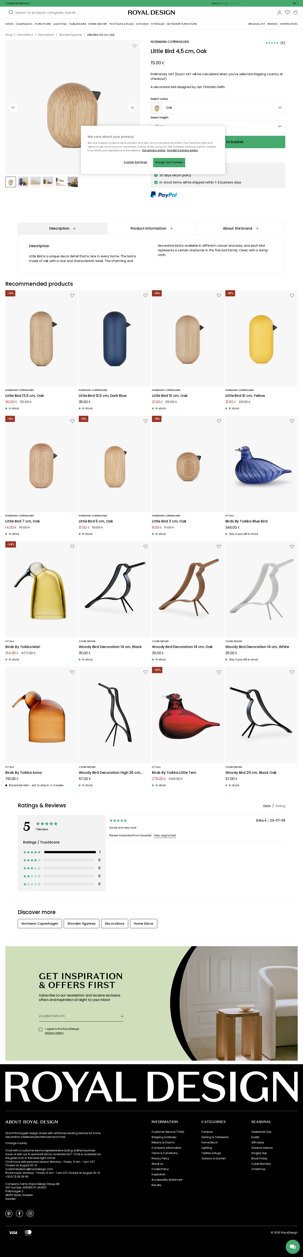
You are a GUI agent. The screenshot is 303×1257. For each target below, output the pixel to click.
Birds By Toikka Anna (23, 773)
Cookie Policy (160, 1169)
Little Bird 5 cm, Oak (96, 521)
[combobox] (295, 3)
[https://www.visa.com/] (13, 1232)
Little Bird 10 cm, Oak (169, 396)
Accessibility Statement (167, 1179)
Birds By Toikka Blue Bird (246, 521)
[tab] (62, 228)
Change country (16, 1143)
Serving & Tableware (214, 1137)
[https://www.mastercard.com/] (28, 1232)
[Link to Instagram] (30, 1213)
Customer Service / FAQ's (168, 1132)
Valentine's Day (261, 1132)
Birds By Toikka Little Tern (174, 773)
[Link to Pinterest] (8, 1213)
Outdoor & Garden (213, 1158)
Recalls (156, 1185)
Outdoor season (262, 1148)
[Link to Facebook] (19, 1213)
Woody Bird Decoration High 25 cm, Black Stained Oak (110, 773)
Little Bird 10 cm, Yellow (245, 396)
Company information (166, 1148)
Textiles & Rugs (211, 1153)
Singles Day (259, 1153)
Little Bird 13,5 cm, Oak (24, 396)
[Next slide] (132, 107)
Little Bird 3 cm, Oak (169, 521)
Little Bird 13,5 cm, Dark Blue (102, 396)
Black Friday (259, 1158)
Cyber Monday (261, 1163)
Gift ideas (257, 1142)
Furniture (207, 1132)
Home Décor (209, 1142)
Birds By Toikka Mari (22, 647)
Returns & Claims (163, 1142)
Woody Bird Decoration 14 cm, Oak (182, 647)
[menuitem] (9, 24)
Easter (255, 1137)
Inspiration (158, 1174)
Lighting (206, 1148)
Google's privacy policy (182, 150)
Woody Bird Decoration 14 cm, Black (110, 647)
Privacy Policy (160, 1158)
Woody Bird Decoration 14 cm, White (257, 647)
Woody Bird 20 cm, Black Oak (251, 773)
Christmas (258, 1169)
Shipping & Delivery (164, 1137)
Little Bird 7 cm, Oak (22, 521)
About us (157, 1163)
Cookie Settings (135, 162)
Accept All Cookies (169, 162)
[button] (295, 3)
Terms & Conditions (165, 1153)
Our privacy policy (154, 150)
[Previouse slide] (13, 107)
